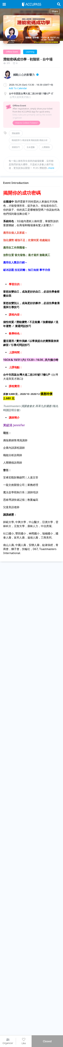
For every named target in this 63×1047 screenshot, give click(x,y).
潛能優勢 (16, 133)
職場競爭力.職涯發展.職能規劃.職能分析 (30, 140)
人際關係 (46, 147)
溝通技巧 (16, 147)
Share (55, 11)
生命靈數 (31, 147)
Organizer (8, 1043)
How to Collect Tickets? (26, 122)
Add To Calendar (18, 88)
